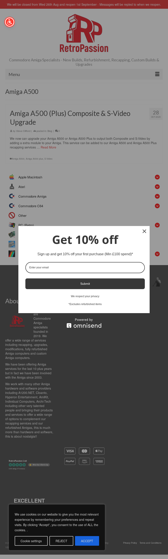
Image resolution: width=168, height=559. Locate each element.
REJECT (61, 541)
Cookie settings (31, 541)
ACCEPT (87, 541)
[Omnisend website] (84, 323)
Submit (85, 283)
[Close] (144, 231)
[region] (57, 527)
